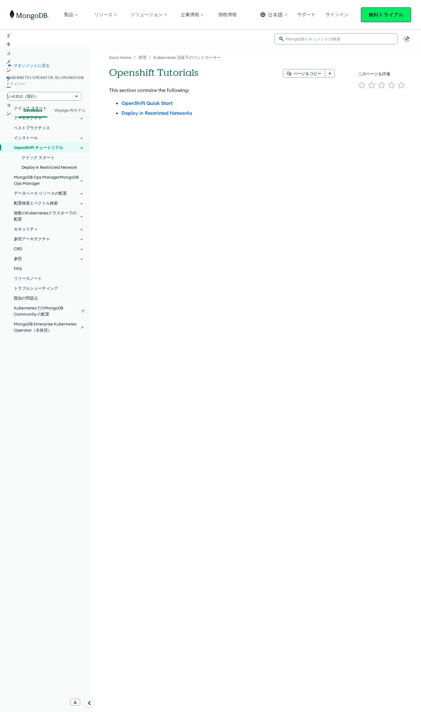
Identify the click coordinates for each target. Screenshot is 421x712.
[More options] (330, 73)
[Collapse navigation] (89, 702)
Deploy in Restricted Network (49, 167)
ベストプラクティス (32, 127)
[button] (273, 14)
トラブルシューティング (36, 288)
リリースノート (28, 278)
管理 (142, 57)
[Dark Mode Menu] (407, 39)
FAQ (18, 268)
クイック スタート (38, 157)
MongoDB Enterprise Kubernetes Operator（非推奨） (45, 327)
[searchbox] (336, 38)
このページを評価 (374, 73)
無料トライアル (386, 15)
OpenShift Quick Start (147, 103)
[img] (362, 85)
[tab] (32, 109)
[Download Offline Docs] (75, 702)
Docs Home (120, 57)
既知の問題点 (26, 298)
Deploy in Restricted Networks (156, 113)
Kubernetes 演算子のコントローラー (187, 57)
